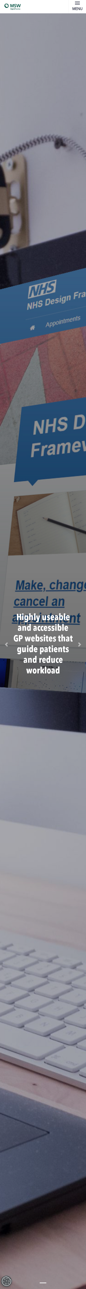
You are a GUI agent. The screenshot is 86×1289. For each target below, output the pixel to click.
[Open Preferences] (6, 1281)
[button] (6, 644)
